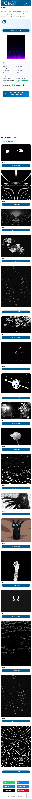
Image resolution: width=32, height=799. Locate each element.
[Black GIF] (16, 152)
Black (3, 162)
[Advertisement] (16, 114)
